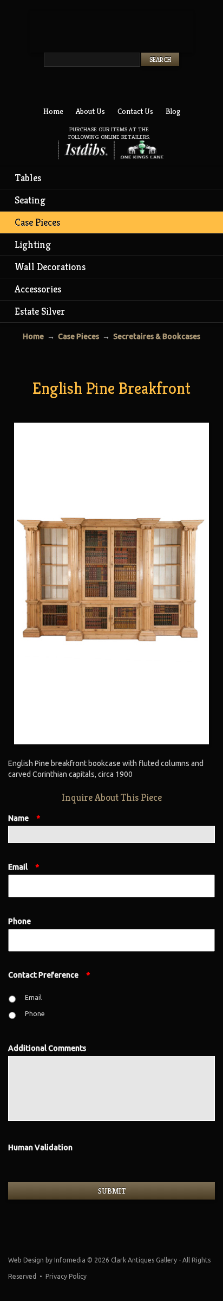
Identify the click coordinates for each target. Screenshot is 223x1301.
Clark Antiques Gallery (111, 32)
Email (23, 867)
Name (24, 818)
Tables (28, 177)
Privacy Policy (66, 1276)
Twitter (99, 86)
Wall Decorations (50, 266)
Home (53, 111)
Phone (19, 921)
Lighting (33, 244)
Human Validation (40, 1147)
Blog (173, 111)
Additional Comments (47, 1048)
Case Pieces (37, 222)
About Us (90, 111)
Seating (30, 200)
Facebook (119, 86)
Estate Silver (40, 311)
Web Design (26, 1260)
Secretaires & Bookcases (156, 336)
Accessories (38, 289)
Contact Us (135, 111)
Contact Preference (49, 975)
